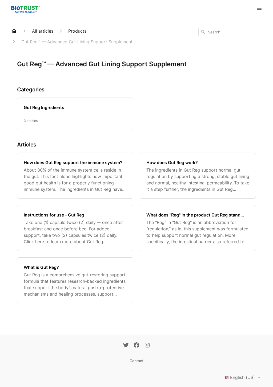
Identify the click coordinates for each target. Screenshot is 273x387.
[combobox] (230, 32)
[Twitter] (126, 345)
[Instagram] (147, 345)
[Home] (14, 31)
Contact (136, 360)
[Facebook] (136, 345)
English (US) (242, 377)
